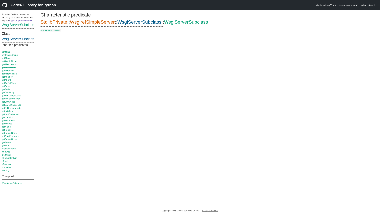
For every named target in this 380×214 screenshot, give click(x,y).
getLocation (7, 117)
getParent (6, 130)
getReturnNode (9, 139)
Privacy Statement (210, 210)
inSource (6, 151)
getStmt (6, 145)
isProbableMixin (9, 158)
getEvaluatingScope (11, 105)
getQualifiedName (10, 136)
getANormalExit (9, 73)
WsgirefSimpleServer (92, 22)
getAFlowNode (9, 67)
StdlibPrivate (54, 22)
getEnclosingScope (11, 98)
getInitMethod (8, 111)
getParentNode (9, 133)
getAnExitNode (9, 83)
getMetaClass (8, 120)
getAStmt (6, 80)
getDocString (8, 92)
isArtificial (6, 155)
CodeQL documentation (21, 20)
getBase (6, 86)
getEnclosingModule (11, 95)
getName (6, 126)
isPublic (5, 161)
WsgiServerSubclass (18, 25)
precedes (6, 167)
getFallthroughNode (11, 108)
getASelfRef (7, 76)
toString (5, 170)
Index (363, 5)
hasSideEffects (9, 148)
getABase (6, 58)
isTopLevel (7, 164)
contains (6, 52)
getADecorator (9, 64)
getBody (6, 89)
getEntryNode (8, 101)
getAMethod (8, 70)
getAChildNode (9, 61)
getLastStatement (10, 114)
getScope (6, 142)
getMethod (7, 123)
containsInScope (10, 55)
